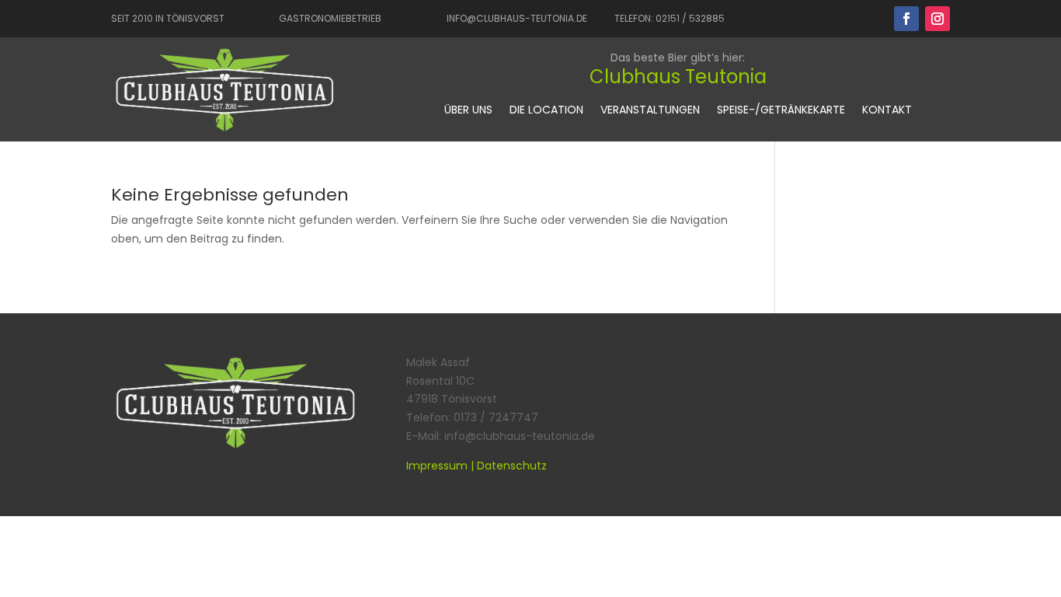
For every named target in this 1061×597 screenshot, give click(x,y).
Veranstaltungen (650, 110)
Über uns (468, 110)
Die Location (546, 110)
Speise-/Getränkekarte (781, 110)
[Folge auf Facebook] (906, 18)
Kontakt (887, 110)
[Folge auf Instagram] (937, 18)
